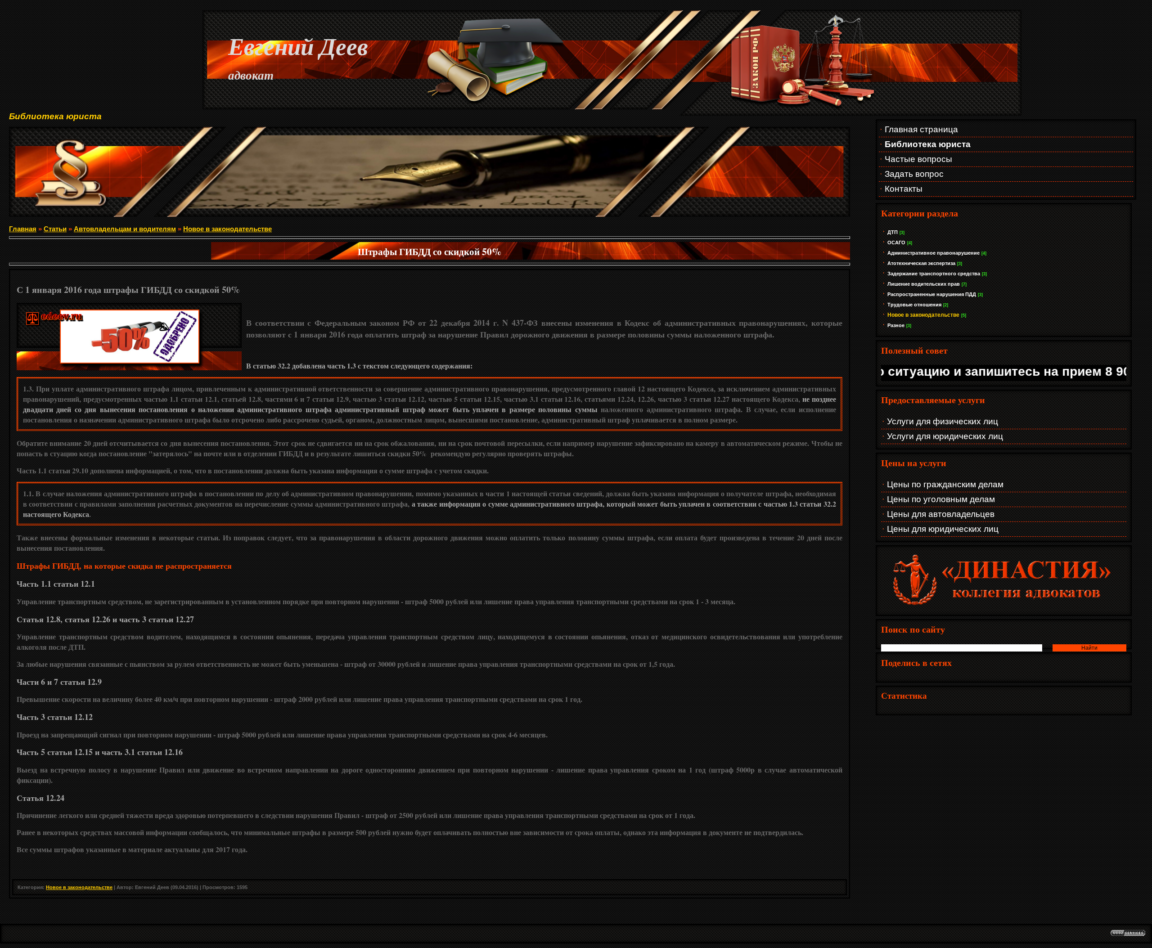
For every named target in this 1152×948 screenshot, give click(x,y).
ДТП (892, 232)
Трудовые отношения (914, 304)
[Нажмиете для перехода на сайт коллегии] (1003, 607)
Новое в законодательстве (923, 315)
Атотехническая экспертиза (921, 263)
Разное (895, 325)
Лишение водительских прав (923, 284)
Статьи (55, 229)
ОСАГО (896, 242)
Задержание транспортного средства (933, 273)
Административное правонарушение (933, 253)
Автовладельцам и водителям (125, 229)
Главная (22, 229)
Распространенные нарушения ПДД (931, 294)
